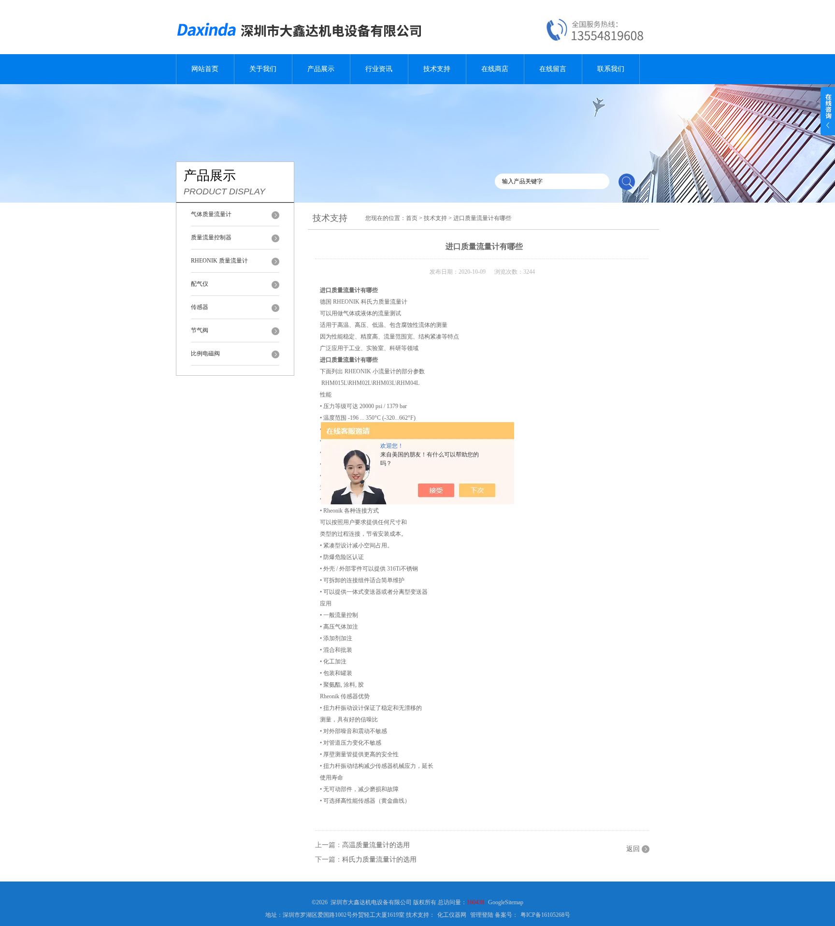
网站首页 (204, 69)
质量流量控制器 (211, 237)
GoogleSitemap (505, 902)
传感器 (199, 307)
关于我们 (262, 69)
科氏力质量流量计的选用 (379, 859)
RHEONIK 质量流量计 (219, 260)
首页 (412, 218)
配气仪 (199, 283)
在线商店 (494, 69)
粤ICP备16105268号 (545, 914)
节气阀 (199, 330)
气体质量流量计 (211, 214)
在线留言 (552, 69)
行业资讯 (378, 69)
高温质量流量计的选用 (376, 845)
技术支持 (436, 69)
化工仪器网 (451, 914)
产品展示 (320, 69)
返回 (633, 849)
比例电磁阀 (205, 353)
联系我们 (610, 69)
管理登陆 (481, 914)
